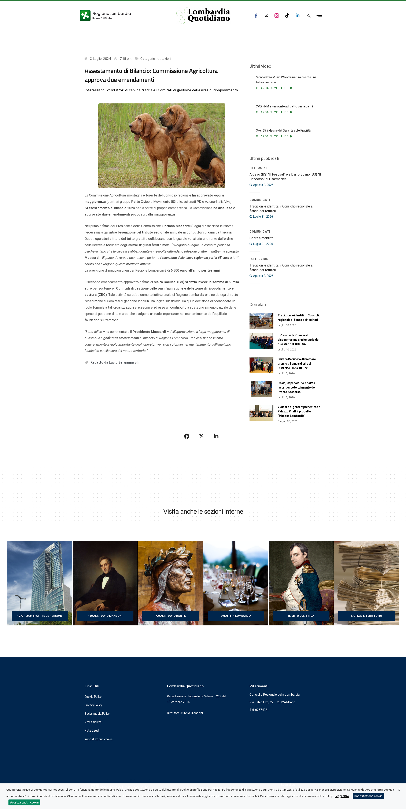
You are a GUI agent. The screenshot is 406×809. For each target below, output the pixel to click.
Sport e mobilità (261, 238)
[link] (274, 88)
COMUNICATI (260, 200)
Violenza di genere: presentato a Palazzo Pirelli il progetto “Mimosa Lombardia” (299, 411)
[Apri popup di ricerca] (308, 15)
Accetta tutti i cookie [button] (24, 802)
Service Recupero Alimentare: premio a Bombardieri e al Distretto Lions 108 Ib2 (297, 363)
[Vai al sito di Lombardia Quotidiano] (203, 15)
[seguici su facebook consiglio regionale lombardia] (256, 15)
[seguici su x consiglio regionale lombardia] (266, 15)
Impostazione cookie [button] (99, 739)
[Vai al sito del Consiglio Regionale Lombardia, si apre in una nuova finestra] (121, 15)
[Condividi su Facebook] (187, 436)
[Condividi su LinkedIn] (216, 436)
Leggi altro (342, 796)
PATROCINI (258, 168)
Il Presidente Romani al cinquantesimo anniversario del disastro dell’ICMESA (298, 340)
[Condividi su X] (201, 436)
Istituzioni (163, 59)
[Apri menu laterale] (319, 15)
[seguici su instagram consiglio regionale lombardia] (276, 15)
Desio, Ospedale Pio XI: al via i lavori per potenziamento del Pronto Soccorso (297, 387)
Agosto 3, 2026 (262, 185)
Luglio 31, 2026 (262, 216)
